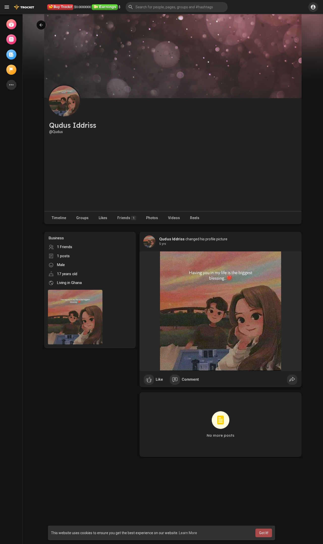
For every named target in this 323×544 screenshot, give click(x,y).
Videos (174, 218)
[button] (177, 7)
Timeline (59, 218)
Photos (152, 218)
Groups (82, 218)
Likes (103, 218)
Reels (194, 218)
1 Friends (64, 247)
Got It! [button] (263, 533)
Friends (125, 218)
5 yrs (162, 244)
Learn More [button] (188, 533)
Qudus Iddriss (172, 239)
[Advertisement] (173, 172)
